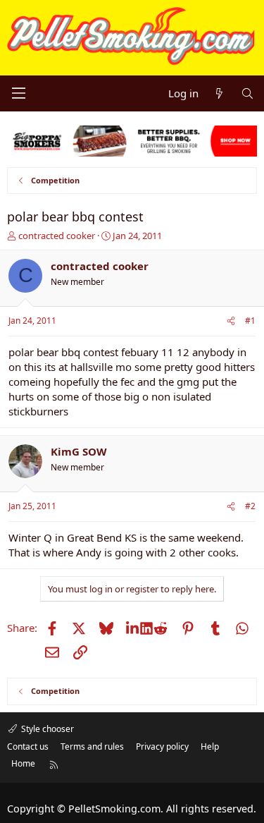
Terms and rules (92, 746)
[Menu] (18, 93)
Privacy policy (162, 746)
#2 (250, 506)
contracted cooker (56, 235)
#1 (250, 321)
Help (210, 746)
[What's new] (219, 93)
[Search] (247, 93)
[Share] (231, 321)
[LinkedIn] (133, 628)
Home (23, 763)
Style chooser (46, 729)
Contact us (28, 746)
